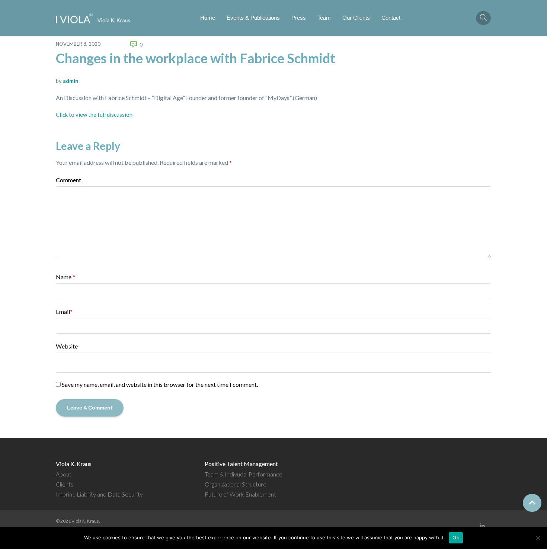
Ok (455, 537)
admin (71, 80)
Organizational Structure (235, 484)
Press (298, 18)
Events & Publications (253, 18)
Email (64, 311)
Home (207, 18)
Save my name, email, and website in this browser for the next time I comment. (160, 384)
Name (65, 276)
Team (324, 18)
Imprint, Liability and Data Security (99, 494)
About (63, 474)
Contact (390, 18)
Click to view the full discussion (94, 114)
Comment (68, 179)
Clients (64, 484)
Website (67, 346)
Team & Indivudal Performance (243, 474)
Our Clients (356, 18)
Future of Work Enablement (240, 494)
